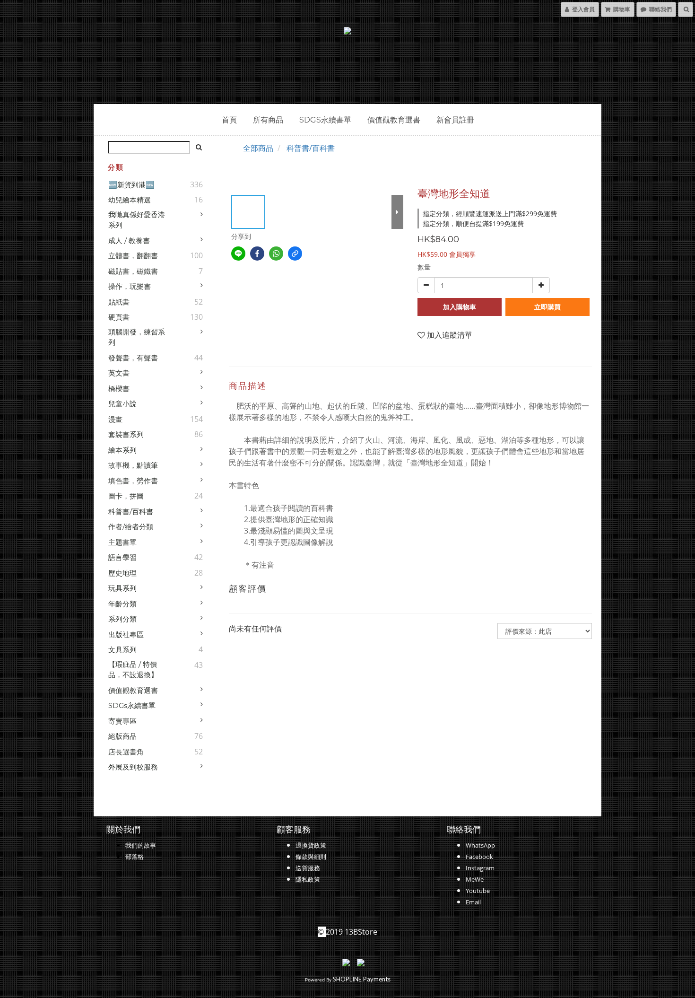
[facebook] (257, 253)
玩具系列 (122, 588)
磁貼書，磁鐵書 (133, 271)
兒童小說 (122, 403)
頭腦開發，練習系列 (136, 337)
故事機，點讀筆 (133, 465)
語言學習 (122, 557)
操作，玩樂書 (129, 286)
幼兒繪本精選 (129, 199)
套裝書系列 (126, 434)
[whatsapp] (276, 253)
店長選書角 (126, 751)
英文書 (119, 372)
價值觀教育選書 (393, 119)
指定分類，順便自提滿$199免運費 (473, 223)
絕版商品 (122, 736)
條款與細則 (310, 856)
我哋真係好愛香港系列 (136, 220)
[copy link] (295, 253)
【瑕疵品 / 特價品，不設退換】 (133, 670)
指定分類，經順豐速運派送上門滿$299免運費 (490, 213)
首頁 (229, 119)
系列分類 (122, 618)
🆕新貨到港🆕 (131, 184)
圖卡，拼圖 (126, 495)
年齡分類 (122, 603)
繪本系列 (122, 450)
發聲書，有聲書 (133, 357)
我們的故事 (140, 845)
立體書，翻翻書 (133, 255)
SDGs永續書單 (325, 119)
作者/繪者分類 (130, 526)
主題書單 (122, 542)
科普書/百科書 (130, 511)
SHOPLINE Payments (362, 979)
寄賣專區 (122, 721)
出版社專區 (126, 634)
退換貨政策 (310, 845)
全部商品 (258, 148)
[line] (238, 253)
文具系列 (122, 649)
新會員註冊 (455, 119)
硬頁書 (119, 317)
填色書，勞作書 (133, 480)
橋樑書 (119, 388)
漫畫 (115, 419)
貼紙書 (119, 302)
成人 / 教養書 (129, 240)
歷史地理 (122, 573)
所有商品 (268, 119)
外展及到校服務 (133, 766)
